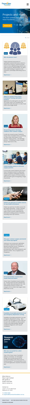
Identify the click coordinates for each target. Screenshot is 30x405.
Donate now (7, 25)
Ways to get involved (8, 378)
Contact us (5, 387)
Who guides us (6, 379)
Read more (7, 75)
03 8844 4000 (7, 393)
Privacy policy (5, 400)
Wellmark (10, 402)
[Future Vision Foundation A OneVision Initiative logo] (6, 4)
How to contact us (7, 383)
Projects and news (7, 381)
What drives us (6, 376)
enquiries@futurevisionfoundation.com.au (13, 394)
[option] (15, 21)
